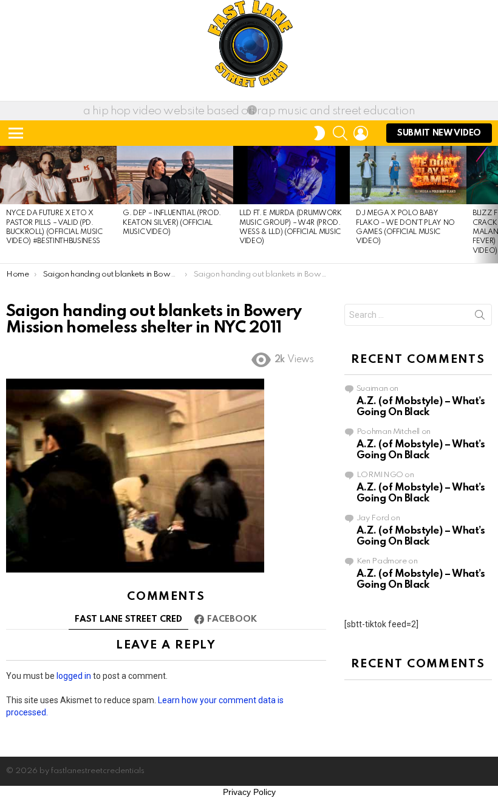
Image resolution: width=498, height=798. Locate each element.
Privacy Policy (249, 792)
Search (480, 317)
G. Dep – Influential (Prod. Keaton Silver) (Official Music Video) (172, 223)
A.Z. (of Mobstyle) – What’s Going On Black (420, 407)
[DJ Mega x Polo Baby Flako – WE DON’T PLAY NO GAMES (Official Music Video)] (408, 175)
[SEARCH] (340, 133)
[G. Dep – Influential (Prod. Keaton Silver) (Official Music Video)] (175, 175)
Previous (6, 204)
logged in (73, 676)
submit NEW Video (439, 133)
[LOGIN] (360, 133)
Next (492, 204)
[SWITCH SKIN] (319, 133)
